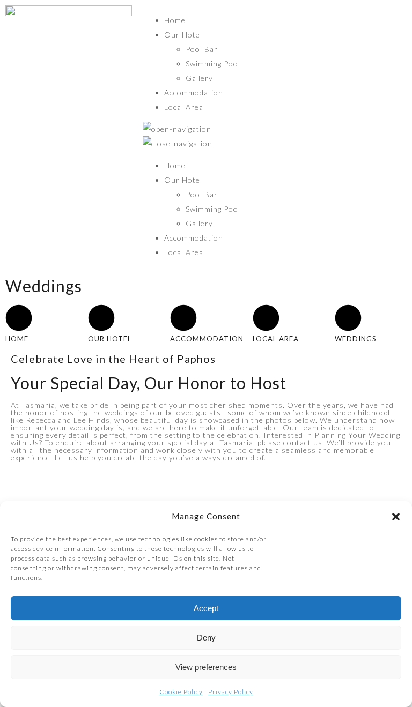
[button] (396, 516)
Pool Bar (202, 49)
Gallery (199, 78)
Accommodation (193, 92)
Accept (206, 608)
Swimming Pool (213, 63)
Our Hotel (183, 34)
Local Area (183, 106)
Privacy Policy (230, 692)
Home (175, 20)
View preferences (206, 667)
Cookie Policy (181, 692)
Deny (206, 637)
